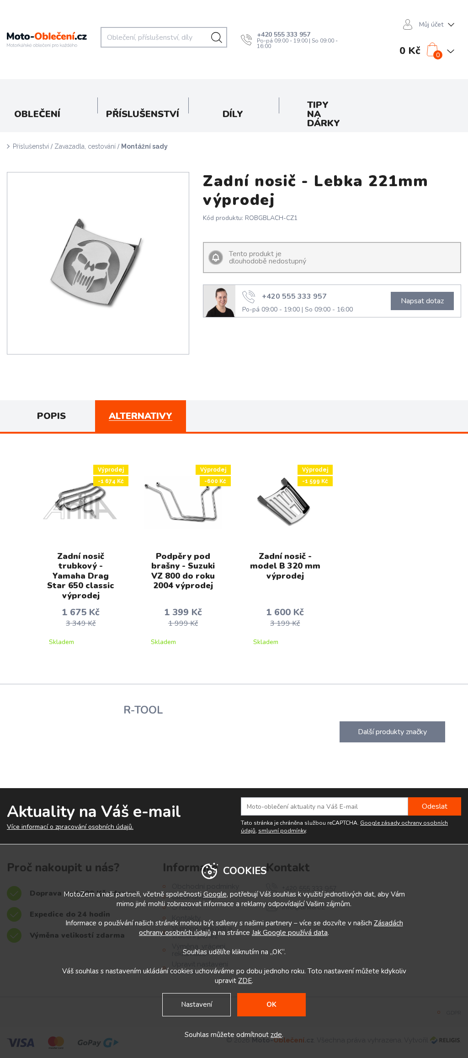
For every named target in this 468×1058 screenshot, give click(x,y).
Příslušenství (31, 146)
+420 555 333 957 (283, 34)
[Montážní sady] (98, 263)
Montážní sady (144, 146)
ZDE (245, 980)
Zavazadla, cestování (85, 146)
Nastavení (196, 1004)
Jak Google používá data (290, 932)
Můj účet (431, 24)
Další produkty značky (392, 732)
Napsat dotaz (422, 301)
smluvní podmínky (282, 830)
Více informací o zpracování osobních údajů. (70, 827)
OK (271, 1004)
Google (215, 894)
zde (276, 1034)
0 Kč (409, 51)
